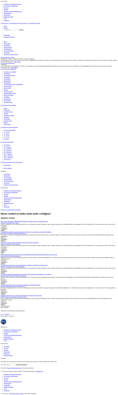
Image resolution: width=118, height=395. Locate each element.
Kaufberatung (7, 165)
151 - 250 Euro (8, 148)
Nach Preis (6, 183)
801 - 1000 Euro (8, 154)
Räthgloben (7, 110)
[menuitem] (60, 4)
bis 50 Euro (7, 145)
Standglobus (7, 73)
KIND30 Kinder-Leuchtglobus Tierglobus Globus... (14, 297)
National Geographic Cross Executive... (11, 244)
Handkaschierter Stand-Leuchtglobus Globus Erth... (14, 275)
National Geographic (9, 115)
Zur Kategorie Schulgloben (7, 63)
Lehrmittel (6, 97)
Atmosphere (7, 119)
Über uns (6, 8)
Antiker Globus (8, 86)
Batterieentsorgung (8, 16)
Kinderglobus (7, 81)
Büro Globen (7, 100)
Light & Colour (8, 120)
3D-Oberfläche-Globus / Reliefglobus (13, 84)
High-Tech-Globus (8, 95)
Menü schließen (8, 168)
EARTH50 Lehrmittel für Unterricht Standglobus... (14, 233)
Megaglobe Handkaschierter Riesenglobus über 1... (14, 286)
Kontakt (6, 9)
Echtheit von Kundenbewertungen (12, 4)
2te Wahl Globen (8, 102)
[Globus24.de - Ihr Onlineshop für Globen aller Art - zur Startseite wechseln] (20, 23)
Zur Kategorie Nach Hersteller (8, 105)
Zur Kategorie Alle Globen (7, 57)
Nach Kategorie (8, 177)
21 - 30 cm (6, 135)
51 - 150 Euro (7, 146)
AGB (5, 18)
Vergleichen (4, 228)
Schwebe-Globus (8, 91)
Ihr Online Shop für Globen (16, 393)
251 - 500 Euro (8, 150)
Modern (6, 90)
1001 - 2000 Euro (8, 155)
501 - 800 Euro (8, 152)
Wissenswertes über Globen (11, 185)
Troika (5, 108)
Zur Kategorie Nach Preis (7, 142)
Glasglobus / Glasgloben (10, 72)
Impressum (6, 20)
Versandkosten (39, 371)
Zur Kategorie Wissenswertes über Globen (11, 162)
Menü (5, 26)
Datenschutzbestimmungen (14, 368)
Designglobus (7, 82)
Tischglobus (7, 77)
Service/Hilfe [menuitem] (11, 11)
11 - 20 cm (6, 137)
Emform (6, 113)
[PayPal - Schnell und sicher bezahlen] (11, 209)
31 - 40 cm (6, 133)
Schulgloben (7, 176)
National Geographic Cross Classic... (10, 223)
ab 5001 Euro (7, 159)
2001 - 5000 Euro (8, 157)
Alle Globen (7, 174)
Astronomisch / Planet (9, 75)
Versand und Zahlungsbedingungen (13, 11)
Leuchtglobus (7, 98)
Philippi (6, 122)
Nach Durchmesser (9, 181)
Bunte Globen (7, 88)
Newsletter (6, 346)
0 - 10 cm (6, 139)
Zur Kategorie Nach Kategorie (8, 69)
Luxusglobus (7, 79)
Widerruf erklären (8, 355)
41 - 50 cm (6, 132)
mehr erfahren (17, 61)
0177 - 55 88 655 (5, 314)
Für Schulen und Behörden (11, 6)
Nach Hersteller (8, 179)
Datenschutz (7, 15)
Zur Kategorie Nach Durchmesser (9, 127)
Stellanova (6, 117)
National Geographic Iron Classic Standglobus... (13, 266)
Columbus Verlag (8, 111)
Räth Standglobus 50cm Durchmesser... (11, 256)
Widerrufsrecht (7, 13)
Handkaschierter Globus (10, 93)
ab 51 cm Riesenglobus (10, 130)
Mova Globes (7, 124)
